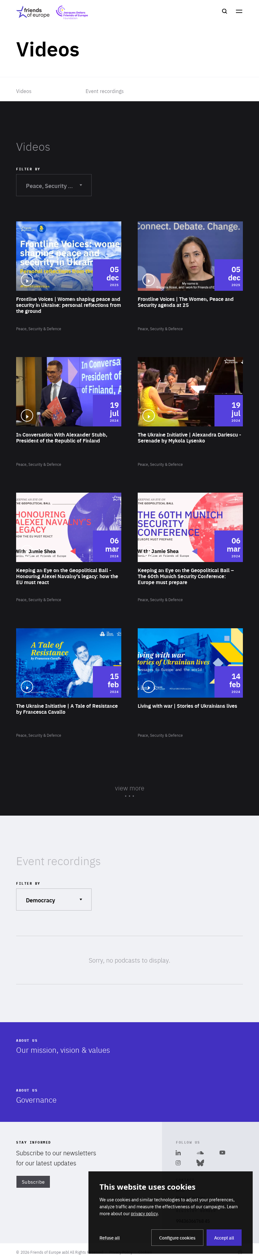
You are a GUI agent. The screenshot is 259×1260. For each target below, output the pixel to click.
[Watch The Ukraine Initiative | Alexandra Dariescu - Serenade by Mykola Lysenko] (190, 412)
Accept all (224, 1237)
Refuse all (109, 1237)
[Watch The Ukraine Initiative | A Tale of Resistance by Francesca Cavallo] (68, 683)
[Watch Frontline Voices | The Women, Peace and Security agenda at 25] (190, 276)
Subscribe (33, 1182)
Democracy (44, 899)
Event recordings (105, 90)
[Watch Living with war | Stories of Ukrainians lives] (190, 683)
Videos (24, 90)
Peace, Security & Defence (59, 185)
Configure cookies (177, 1237)
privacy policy (144, 1213)
